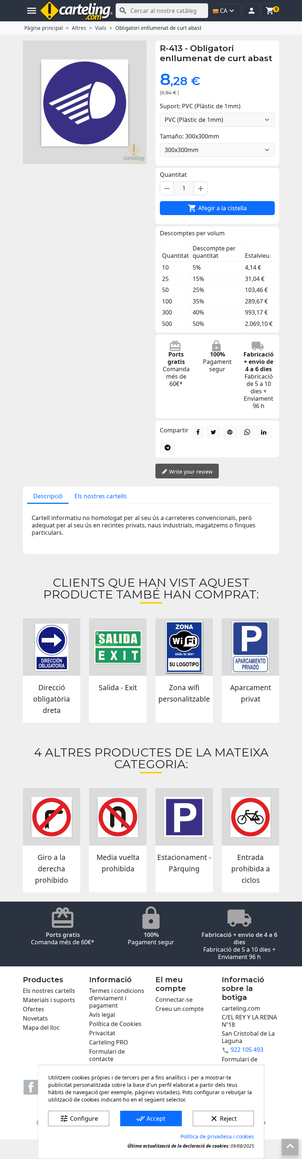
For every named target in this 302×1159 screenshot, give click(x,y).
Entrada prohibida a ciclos (250, 868)
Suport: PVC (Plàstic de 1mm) (200, 106)
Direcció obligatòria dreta (51, 698)
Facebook (31, 1087)
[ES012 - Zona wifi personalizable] (184, 647)
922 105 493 (247, 1050)
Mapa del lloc (41, 1027)
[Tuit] (213, 432)
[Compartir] (198, 432)
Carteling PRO (108, 1042)
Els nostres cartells (100, 496)
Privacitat (102, 1033)
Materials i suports (49, 1000)
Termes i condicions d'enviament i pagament (116, 998)
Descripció (48, 496)
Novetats (35, 1018)
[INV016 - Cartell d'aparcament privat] (250, 647)
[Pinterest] (230, 432)
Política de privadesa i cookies (217, 1136)
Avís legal (102, 1015)
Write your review (190, 471)
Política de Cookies (115, 1024)
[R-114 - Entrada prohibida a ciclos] (250, 817)
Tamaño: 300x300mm (189, 136)
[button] (251, 11)
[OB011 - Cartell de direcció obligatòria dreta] (51, 647)
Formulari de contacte (107, 1055)
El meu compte (170, 984)
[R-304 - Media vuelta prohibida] (118, 817)
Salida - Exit (118, 687)
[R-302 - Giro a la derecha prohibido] (51, 817)
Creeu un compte (179, 1009)
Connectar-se (174, 999)
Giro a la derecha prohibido (51, 868)
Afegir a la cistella (217, 208)
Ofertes (33, 1009)
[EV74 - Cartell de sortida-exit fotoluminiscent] (118, 647)
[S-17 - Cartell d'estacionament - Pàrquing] (184, 817)
